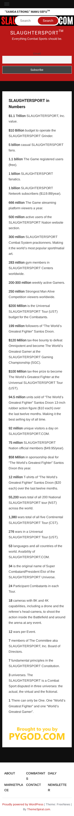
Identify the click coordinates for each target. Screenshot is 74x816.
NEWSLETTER (57, 787)
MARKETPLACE (13, 787)
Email (36, 53)
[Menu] (6, 4)
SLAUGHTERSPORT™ (37, 33)
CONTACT (33, 784)
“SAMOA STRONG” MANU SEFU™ (27, 12)
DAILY (52, 773)
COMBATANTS (35, 775)
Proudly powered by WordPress (22, 804)
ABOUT (9, 773)
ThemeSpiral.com (38, 809)
